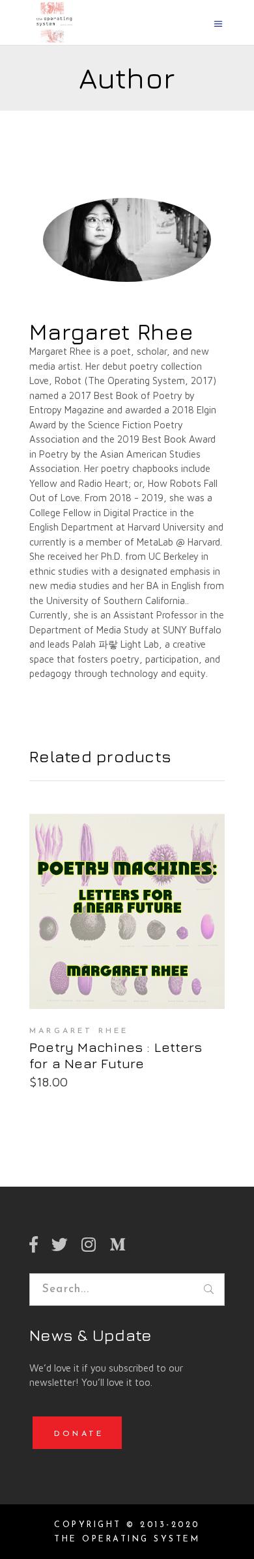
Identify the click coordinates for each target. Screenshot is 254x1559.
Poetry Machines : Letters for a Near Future (115, 1055)
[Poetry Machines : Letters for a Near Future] (127, 911)
